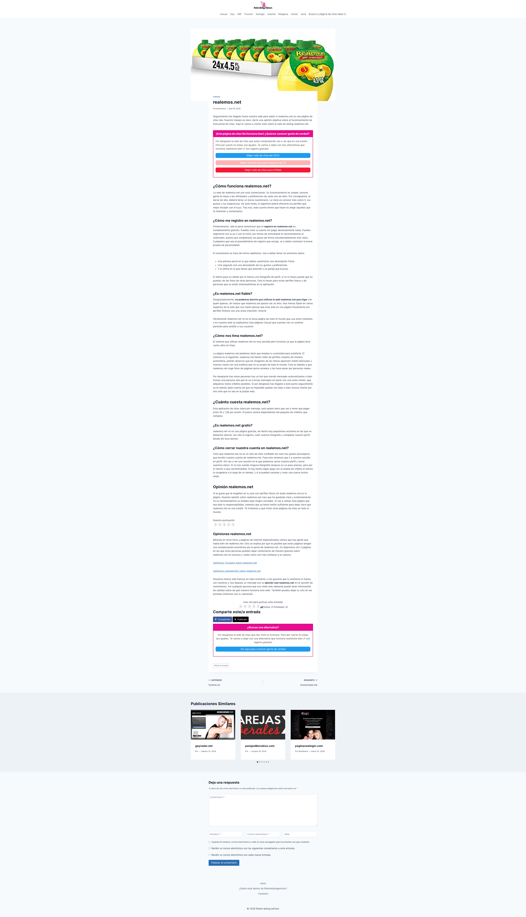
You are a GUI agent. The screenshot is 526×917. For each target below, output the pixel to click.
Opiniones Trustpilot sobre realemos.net (235, 563)
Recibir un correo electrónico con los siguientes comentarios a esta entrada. (253, 848)
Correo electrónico (258, 834)
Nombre (215, 834)
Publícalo (242, 619)
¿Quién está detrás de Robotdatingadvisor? (263, 888)
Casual (223, 14)
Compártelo (224, 619)
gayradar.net (204, 746)
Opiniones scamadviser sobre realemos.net (237, 571)
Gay (232, 14)
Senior (294, 14)
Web (287, 834)
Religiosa (283, 14)
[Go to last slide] (195, 734)
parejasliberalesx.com (260, 746)
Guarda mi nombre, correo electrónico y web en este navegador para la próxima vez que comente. (261, 842)
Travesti (248, 14)
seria (303, 14)
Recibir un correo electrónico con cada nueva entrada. (241, 855)
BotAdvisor (221, 108)
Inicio (263, 883)
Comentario (217, 797)
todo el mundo (221, 665)
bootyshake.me (308, 682)
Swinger (260, 14)
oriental (271, 14)
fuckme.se (215, 682)
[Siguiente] (330, 734)
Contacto (263, 893)
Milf (239, 14)
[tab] (257, 762)
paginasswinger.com (309, 746)
